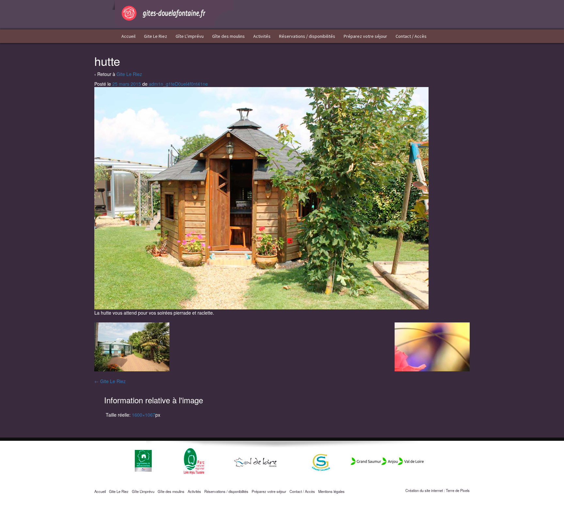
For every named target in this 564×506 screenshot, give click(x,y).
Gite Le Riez (155, 36)
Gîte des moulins (228, 36)
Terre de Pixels (458, 490)
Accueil (128, 36)
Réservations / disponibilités (307, 36)
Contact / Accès (411, 36)
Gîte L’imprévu (190, 36)
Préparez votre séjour (365, 36)
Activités (262, 36)
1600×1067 (143, 414)
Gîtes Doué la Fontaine (172, 13)
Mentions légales (331, 491)
